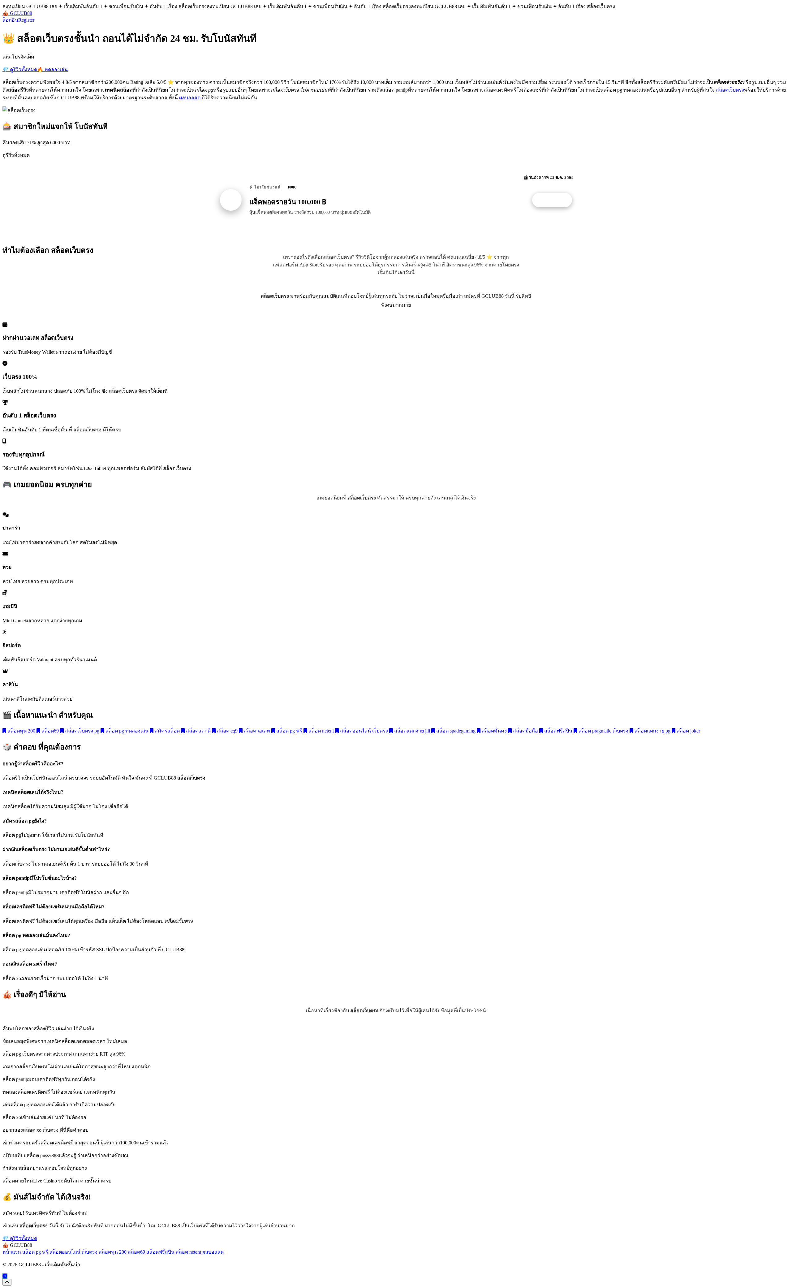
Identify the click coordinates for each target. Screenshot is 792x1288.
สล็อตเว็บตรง (730, 90)
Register (26, 20)
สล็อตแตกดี (198, 730)
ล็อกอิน (10, 20)
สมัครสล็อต (166, 730)
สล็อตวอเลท (256, 730)
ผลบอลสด (189, 97)
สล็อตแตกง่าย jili (411, 730)
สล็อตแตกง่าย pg (651, 730)
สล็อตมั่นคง (493, 730)
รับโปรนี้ (555, 200)
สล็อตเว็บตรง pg (81, 730)
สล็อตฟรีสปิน (557, 730)
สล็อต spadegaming (455, 730)
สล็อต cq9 (227, 730)
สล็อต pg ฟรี (288, 730)
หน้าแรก (11, 1252)
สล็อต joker (687, 730)
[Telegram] (4, 1276)
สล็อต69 (49, 730)
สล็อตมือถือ (525, 730)
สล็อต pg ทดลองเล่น (126, 730)
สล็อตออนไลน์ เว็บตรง (363, 730)
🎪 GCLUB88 (17, 13)
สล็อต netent (320, 730)
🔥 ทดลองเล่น (52, 69)
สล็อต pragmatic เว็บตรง (602, 730)
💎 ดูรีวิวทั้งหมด (19, 69)
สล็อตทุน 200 (20, 730)
